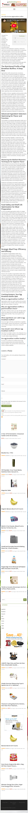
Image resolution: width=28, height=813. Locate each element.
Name (2, 377)
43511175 (7, 571)
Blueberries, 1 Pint (7, 453)
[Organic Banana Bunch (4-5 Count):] (14, 501)
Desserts (3, 614)
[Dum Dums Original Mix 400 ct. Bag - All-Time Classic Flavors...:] (13, 757)
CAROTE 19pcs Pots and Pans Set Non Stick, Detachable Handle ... (13, 664)
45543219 (7, 511)
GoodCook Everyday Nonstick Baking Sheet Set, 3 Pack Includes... (12, 547)
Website (3, 391)
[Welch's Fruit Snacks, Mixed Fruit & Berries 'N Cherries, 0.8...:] (14, 519)
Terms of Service (13, 802)
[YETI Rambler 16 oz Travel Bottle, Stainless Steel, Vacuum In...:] (14, 463)
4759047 (7, 768)
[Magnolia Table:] (14, 483)
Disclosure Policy (22, 802)
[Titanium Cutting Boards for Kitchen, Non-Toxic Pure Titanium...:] (13, 696)
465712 (7, 591)
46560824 (7, 455)
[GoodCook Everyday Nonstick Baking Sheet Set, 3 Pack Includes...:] (14, 539)
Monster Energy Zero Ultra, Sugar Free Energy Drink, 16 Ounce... (12, 785)
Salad (2, 625)
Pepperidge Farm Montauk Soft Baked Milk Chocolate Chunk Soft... (13, 567)
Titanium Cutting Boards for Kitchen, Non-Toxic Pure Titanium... (13, 704)
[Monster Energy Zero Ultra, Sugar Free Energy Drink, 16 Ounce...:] (13, 777)
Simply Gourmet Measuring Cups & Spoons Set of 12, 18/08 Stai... (12, 684)
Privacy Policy (5, 802)
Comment (3, 359)
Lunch (2, 623)
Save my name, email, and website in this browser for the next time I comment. (13, 402)
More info (19, 438)
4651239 (7, 667)
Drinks (2, 621)
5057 (6, 708)
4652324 (7, 474)
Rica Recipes (22, 36)
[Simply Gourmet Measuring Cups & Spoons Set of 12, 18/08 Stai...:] (13, 676)
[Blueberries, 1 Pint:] (14, 445)
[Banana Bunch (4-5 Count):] (13, 738)
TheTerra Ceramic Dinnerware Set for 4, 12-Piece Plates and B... (13, 588)
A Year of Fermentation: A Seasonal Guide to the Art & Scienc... (12, 434)
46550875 (7, 748)
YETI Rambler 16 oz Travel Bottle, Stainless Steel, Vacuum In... (11, 471)
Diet (2, 616)
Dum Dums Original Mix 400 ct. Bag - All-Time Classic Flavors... (12, 765)
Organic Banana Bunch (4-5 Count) (12, 509)
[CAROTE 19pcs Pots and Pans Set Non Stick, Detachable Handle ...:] (13, 656)
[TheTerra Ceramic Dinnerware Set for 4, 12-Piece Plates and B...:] (14, 580)
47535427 (7, 789)
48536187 (7, 493)
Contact (14, 803)
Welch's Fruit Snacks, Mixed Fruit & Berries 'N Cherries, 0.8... (12, 527)
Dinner (2, 618)
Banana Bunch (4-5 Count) (9, 746)
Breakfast (3, 14)
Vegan (2, 628)
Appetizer (3, 609)
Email (2, 384)
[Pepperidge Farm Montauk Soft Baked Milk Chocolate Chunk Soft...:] (14, 559)
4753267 (7, 530)
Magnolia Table (6, 490)
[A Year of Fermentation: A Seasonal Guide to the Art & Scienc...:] (14, 426)
